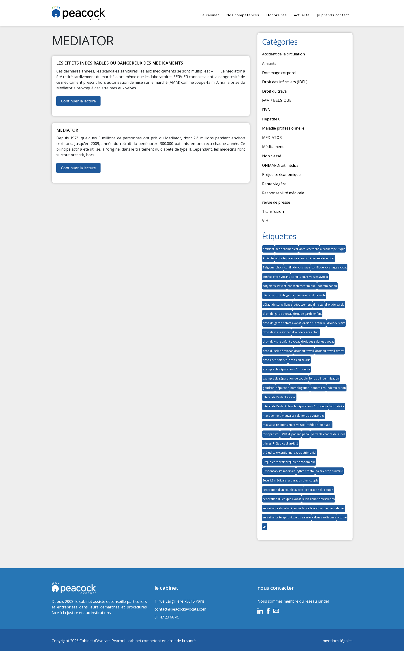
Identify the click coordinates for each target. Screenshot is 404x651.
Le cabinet (209, 15)
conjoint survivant (274, 286)
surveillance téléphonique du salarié (287, 517)
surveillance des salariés (318, 499)
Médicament (273, 146)
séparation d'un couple (303, 480)
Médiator (326, 425)
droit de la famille (314, 323)
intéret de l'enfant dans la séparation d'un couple (295, 406)
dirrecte (318, 305)
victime (342, 517)
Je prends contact (333, 15)
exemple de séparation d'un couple (286, 369)
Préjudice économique (281, 174)
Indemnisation (336, 388)
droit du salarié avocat (278, 351)
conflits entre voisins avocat (309, 277)
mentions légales (338, 640)
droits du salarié (299, 360)
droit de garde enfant (307, 314)
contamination (327, 286)
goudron (268, 388)
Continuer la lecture (81, 102)
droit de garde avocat (277, 314)
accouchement (309, 249)
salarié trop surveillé (329, 471)
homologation (299, 388)
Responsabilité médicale (283, 192)
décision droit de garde (278, 295)
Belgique (268, 267)
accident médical (286, 249)
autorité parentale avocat (317, 258)
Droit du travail (275, 91)
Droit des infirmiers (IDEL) (284, 81)
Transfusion (273, 211)
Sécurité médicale (274, 480)
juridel (323, 601)
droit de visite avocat (277, 332)
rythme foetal (305, 471)
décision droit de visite (311, 295)
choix (279, 267)
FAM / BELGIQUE (276, 100)
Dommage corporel (279, 72)
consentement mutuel (302, 286)
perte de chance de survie (328, 434)
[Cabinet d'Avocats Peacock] (99, 588)
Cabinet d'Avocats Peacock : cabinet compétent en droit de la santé (137, 640)
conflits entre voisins (276, 277)
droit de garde (334, 305)
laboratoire (337, 406)
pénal (306, 434)
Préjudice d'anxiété (285, 443)
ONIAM (285, 434)
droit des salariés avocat (317, 342)
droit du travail (304, 351)
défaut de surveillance (277, 305)
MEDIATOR (272, 137)
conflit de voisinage (297, 267)
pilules (267, 443)
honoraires (318, 388)
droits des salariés (275, 360)
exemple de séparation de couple (285, 378)
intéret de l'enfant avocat (279, 397)
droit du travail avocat (329, 351)
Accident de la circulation (283, 54)
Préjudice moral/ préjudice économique (289, 462)
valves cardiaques (324, 517)
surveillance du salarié (277, 508)
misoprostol (271, 434)
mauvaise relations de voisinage (303, 416)
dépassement (302, 305)
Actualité (302, 15)
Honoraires (276, 15)
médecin (312, 425)
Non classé (271, 156)
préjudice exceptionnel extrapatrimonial (289, 453)
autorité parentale (287, 258)
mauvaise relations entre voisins (284, 425)
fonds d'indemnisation (324, 378)
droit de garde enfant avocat (282, 323)
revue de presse (276, 202)
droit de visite (336, 323)
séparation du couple (319, 490)
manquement (272, 416)
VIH (265, 220)
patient (296, 434)
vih (265, 527)
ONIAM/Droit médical (280, 165)
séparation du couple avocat (282, 499)
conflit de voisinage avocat (329, 267)
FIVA (266, 109)
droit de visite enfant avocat (281, 342)
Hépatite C (271, 119)
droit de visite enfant (305, 332)
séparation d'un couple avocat (283, 490)
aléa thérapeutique (332, 249)
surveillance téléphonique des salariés (319, 508)
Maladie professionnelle (283, 128)
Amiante (269, 63)
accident (268, 249)
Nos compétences (242, 15)
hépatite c (282, 388)
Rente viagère (274, 183)
